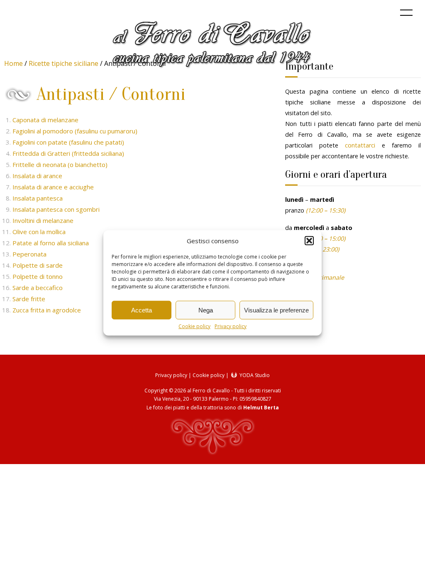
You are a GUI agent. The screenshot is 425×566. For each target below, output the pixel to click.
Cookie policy (194, 326)
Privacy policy (231, 326)
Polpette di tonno (37, 276)
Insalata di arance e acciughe (53, 187)
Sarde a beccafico (37, 287)
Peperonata (29, 254)
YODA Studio (254, 375)
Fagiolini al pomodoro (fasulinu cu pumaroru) (74, 131)
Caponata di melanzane (45, 120)
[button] (309, 241)
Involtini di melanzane (42, 220)
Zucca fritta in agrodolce (46, 310)
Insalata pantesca (37, 198)
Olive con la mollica (39, 231)
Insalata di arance (37, 176)
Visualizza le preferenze (276, 309)
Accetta (141, 309)
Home (13, 63)
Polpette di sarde (37, 265)
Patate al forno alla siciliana (50, 243)
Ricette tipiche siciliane (63, 63)
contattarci (360, 145)
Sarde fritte (28, 299)
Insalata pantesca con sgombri (56, 209)
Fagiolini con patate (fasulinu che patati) (68, 142)
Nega (205, 309)
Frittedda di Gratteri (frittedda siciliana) (68, 153)
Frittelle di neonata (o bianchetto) (59, 164)
